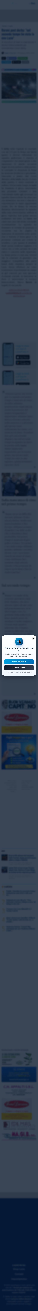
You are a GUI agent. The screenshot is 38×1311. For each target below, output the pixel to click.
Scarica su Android (19, 662)
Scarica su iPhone (19, 667)
